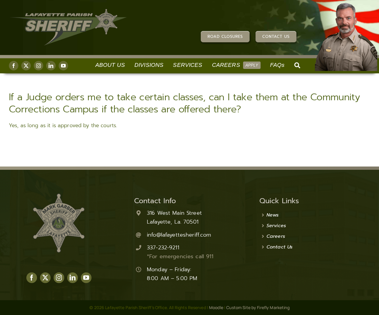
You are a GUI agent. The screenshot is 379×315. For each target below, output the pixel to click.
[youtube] (63, 65)
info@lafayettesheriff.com (179, 235)
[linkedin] (51, 65)
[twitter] (26, 65)
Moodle (216, 307)
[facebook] (13, 65)
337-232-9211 (163, 247)
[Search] (297, 66)
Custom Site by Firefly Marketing (257, 307)
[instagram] (38, 65)
